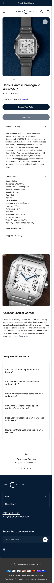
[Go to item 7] (32, 79)
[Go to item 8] (35, 79)
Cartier (27, 136)
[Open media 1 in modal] (45, 21)
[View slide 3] (27, 468)
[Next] (48, 3)
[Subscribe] (45, 539)
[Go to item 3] (20, 79)
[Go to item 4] (23, 79)
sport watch (23, 159)
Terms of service (31, 579)
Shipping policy (42, 579)
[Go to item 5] (26, 79)
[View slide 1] (21, 468)
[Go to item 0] (14, 79)
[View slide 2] (24, 468)
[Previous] (3, 3)
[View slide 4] (30, 468)
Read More (23, 336)
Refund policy (9, 579)
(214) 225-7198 (32, 463)
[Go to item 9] (38, 79)
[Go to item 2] (17, 79)
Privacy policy (19, 579)
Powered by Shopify (35, 575)
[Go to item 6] (29, 79)
